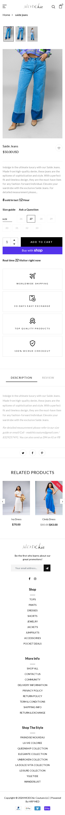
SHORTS (32, 615)
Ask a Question (28, 209)
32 (26, 227)
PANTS (33, 604)
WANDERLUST (32, 781)
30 (6, 227)
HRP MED (34, 801)
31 (16, 227)
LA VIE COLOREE (32, 742)
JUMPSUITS (32, 632)
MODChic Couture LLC (36, 797)
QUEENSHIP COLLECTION (33, 748)
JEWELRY (32, 621)
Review (48, 377)
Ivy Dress (16, 519)
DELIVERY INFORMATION (32, 685)
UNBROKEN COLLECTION (32, 759)
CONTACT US (33, 673)
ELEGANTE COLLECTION (32, 753)
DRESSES (32, 610)
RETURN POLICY (32, 696)
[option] (9, 34)
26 (21, 218)
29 (51, 218)
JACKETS (32, 627)
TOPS (32, 599)
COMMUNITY (32, 679)
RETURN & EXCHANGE (32, 712)
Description (21, 377)
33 (37, 227)
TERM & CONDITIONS (32, 701)
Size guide (9, 209)
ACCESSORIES (32, 638)
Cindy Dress (48, 519)
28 (41, 218)
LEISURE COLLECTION (32, 770)
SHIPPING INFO (33, 707)
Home (6, 14)
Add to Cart (42, 241)
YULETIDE (32, 776)
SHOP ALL (32, 668)
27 (31, 218)
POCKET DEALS (32, 643)
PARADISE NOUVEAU (32, 737)
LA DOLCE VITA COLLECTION (32, 765)
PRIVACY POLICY (33, 690)
